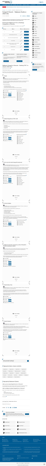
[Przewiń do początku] (44, 464)
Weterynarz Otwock (8, 429)
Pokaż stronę (10, 180)
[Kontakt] (41, 2)
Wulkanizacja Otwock (5, 441)
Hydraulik (35, 33)
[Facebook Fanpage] (39, 2)
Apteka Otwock (15, 439)
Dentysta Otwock (5, 439)
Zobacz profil (10, 299)
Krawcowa (35, 50)
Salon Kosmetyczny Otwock (37, 440)
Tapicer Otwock (7, 425)
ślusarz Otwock (21, 425)
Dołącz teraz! (34, 69)
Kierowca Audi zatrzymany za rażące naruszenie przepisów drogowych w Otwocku (12, 447)
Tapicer (35, 20)
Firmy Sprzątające (36, 46)
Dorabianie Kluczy (36, 37)
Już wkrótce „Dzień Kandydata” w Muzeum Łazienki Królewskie (32, 452)
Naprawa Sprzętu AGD (37, 44)
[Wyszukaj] (43, 2)
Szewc (35, 24)
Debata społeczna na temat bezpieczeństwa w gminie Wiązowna (11, 452)
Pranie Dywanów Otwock (22, 429)
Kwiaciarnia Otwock (36, 439)
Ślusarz (35, 22)
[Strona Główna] (3, 5)
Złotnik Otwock (7, 422)
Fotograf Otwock (16, 440)
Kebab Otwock (36, 441)
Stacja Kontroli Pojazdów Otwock (18, 441)
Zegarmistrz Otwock (22, 422)
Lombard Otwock (26, 439)
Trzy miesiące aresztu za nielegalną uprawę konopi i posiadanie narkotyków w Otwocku (12, 449)
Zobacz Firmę (26, 31)
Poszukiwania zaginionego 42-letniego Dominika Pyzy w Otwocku (32, 447)
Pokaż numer (10, 95)
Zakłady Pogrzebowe (37, 48)
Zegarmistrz (36, 18)
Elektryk (35, 35)
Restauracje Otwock (26, 441)
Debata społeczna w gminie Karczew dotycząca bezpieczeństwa (32, 449)
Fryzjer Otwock (25, 440)
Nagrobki (35, 31)
